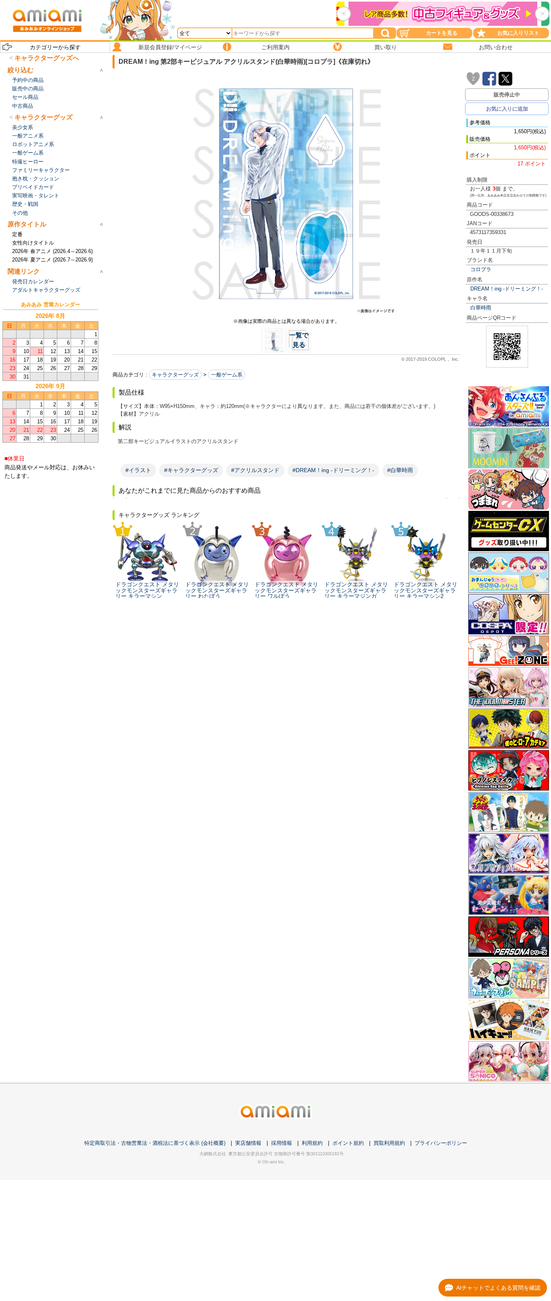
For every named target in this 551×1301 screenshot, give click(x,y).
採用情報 (281, 1143)
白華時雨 (480, 308)
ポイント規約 (348, 1143)
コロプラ (480, 269)
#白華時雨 (400, 470)
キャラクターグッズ (175, 375)
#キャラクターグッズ (191, 470)
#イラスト (138, 470)
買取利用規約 (389, 1143)
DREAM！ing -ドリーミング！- (506, 289)
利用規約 (312, 1143)
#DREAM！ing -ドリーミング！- (333, 470)
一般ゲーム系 (226, 375)
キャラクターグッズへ (47, 57)
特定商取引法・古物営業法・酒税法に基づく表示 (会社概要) (154, 1143)
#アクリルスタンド (255, 470)
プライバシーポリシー (441, 1143)
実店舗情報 (248, 1143)
